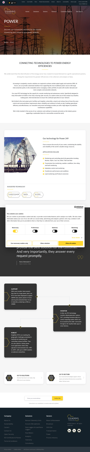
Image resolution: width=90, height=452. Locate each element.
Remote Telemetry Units (33, 420)
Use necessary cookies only (19, 243)
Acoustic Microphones (32, 424)
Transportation (51, 431)
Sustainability (66, 1)
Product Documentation (44, 1)
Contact (53, 1)
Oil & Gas (49, 427)
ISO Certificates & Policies (12, 438)
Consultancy (29, 443)
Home (27, 11)
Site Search (79, 11)
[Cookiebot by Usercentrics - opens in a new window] (75, 207)
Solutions (36, 11)
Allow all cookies (71, 243)
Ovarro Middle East (83, 4)
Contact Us (7, 431)
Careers (23, 1)
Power (48, 434)
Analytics (28, 436)
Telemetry (28, 440)
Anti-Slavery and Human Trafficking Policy (34, 449)
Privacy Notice (7, 449)
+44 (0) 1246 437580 (82, 1)
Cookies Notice (17, 449)
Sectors (45, 11)
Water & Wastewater (53, 420)
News (36, 1)
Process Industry (51, 438)
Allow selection (45, 243)
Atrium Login (73, 1)
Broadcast (49, 424)
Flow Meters (29, 433)
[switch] (35, 231)
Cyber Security (9, 434)
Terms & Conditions (10, 441)
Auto (14, 2)
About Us (59, 1)
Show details (76, 237)
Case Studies (30, 1)
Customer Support (66, 11)
